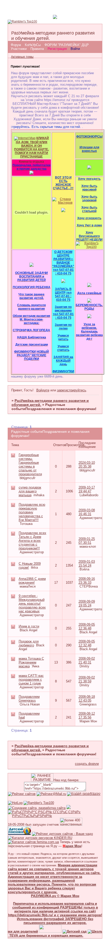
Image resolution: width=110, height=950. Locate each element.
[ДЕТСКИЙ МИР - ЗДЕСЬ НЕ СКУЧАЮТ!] (69, 808)
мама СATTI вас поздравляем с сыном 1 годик (31, 679)
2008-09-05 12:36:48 (87, 626)
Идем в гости (29, 626)
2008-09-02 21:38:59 (87, 679)
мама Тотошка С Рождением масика (31, 662)
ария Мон (72, 846)
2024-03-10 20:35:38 (87, 464)
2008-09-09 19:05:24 (87, 603)
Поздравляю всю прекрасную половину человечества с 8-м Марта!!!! (32, 512)
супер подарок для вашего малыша (30, 491)
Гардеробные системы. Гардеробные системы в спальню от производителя (30, 464)
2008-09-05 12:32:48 (87, 643)
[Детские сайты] (46, 931)
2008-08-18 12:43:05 (87, 698)
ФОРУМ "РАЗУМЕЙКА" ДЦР (67, 45)
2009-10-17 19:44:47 (87, 489)
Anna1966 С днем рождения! (32, 580)
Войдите (42, 390)
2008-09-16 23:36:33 (87, 580)
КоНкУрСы (33, 45)
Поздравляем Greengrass (29, 698)
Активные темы (22, 57)
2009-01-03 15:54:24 (87, 563)
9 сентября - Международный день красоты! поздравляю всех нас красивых (32, 603)
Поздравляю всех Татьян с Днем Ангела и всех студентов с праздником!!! (32, 540)
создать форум (87, 764)
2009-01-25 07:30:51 (87, 541)
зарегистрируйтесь (71, 390)
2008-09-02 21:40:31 (87, 660)
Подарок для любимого (29, 643)
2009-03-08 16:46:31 (87, 512)
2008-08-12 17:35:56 (87, 715)
